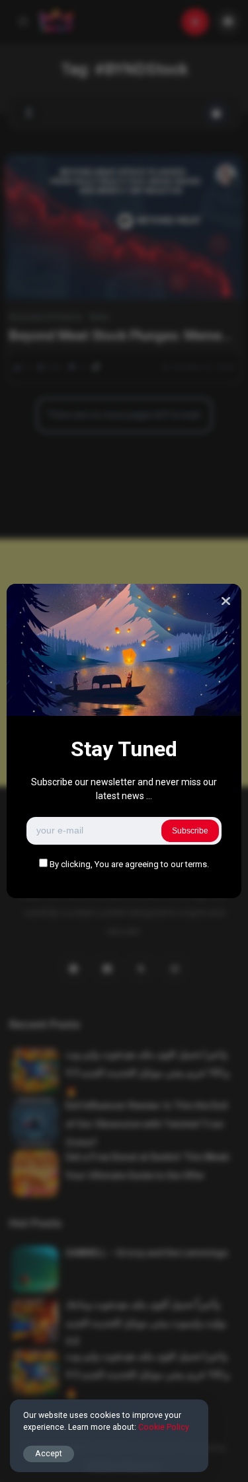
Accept (48, 1453)
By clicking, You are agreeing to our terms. (129, 864)
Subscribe (190, 830)
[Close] (226, 601)
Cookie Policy (163, 1427)
